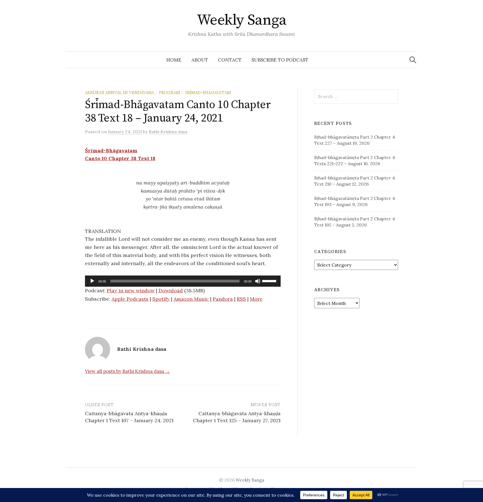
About (199, 60)
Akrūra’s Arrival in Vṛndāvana (119, 92)
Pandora (223, 299)
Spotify (161, 299)
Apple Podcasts (130, 299)
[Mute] (258, 281)
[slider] (270, 280)
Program (169, 92)
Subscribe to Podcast (280, 60)
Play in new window (131, 290)
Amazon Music (191, 299)
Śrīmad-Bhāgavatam (208, 92)
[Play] (92, 281)
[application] (183, 281)
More (256, 299)
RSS (241, 299)
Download (170, 290)
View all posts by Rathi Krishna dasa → (127, 371)
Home (173, 60)
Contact (230, 60)
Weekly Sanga (242, 20)
